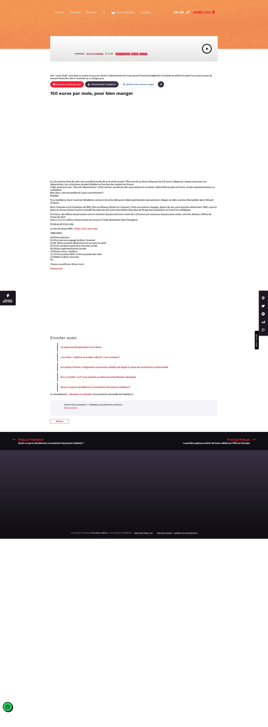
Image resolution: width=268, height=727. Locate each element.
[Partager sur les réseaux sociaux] (161, 84)
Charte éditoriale (141, 533)
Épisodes (75, 12)
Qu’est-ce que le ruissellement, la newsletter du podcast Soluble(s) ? (95, 387)
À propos (146, 12)
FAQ (151, 533)
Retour (59, 421)
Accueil (59, 12)
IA (104, 12)
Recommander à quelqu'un (103, 84)
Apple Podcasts (123, 54)
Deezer (135, 54)
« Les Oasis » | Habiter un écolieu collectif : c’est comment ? (90, 357)
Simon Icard (56, 268)
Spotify (143, 54)
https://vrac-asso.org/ (86, 228)
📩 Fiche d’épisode (123, 12)
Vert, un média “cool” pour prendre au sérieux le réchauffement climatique (98, 377)
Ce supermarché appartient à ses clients (80, 347)
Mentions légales (164, 533)
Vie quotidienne (94, 53)
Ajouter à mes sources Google (140, 84)
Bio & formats (70, 408)
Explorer (92, 12)
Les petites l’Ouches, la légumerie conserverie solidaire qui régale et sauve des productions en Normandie (114, 367)
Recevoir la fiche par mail (68, 84)
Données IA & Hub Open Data (185, 533)
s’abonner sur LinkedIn (80, 394)
